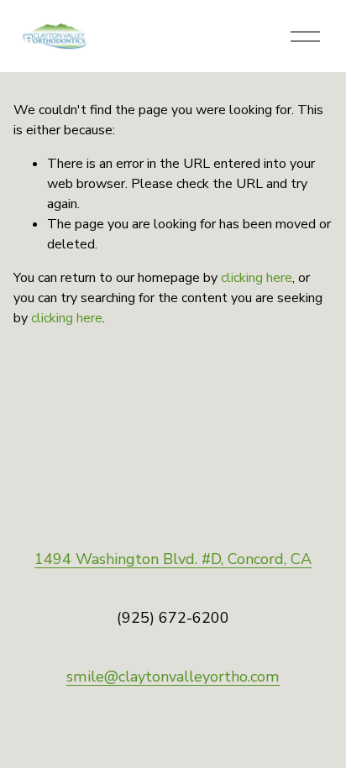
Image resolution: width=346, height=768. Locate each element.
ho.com (255, 676)
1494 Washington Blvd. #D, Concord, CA (173, 559)
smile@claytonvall (130, 676)
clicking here (256, 278)
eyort (212, 676)
